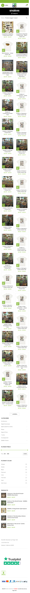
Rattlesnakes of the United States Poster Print (7, 74)
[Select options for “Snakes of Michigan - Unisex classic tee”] (17, 265)
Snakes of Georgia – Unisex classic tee (22, 133)
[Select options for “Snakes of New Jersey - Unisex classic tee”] (17, 324)
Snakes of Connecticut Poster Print (8, 113)
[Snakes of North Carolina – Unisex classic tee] (7, 375)
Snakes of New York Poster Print (7, 363)
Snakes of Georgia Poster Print (7, 151)
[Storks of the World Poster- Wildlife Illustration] (3, 503)
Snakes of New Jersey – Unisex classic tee (21, 327)
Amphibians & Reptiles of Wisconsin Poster (7, 34)
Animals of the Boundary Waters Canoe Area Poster (16, 516)
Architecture (4, 421)
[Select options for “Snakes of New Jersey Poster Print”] (3, 340)
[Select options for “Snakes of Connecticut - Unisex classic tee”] (17, 91)
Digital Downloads (5, 424)
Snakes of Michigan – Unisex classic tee (21, 269)
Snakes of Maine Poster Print (7, 227)
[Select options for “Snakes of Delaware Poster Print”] (3, 128)
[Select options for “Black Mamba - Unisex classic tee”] (3, 50)
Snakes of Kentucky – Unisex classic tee (21, 190)
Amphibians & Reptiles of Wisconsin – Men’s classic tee (21, 35)
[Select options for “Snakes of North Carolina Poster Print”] (17, 383)
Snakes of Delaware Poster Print (8, 132)
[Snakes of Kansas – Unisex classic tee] (21, 164)
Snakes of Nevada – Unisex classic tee (8, 306)
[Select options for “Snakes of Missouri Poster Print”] (17, 284)
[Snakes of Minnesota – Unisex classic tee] (7, 279)
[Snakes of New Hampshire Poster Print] (7, 317)
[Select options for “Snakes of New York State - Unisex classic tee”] (17, 362)
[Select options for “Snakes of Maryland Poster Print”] (3, 243)
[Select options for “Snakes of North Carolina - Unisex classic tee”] (3, 379)
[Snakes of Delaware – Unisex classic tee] (21, 106)
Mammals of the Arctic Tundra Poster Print (16, 524)
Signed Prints (4, 432)
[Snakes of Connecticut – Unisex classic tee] (21, 87)
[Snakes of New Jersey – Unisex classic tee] (21, 320)
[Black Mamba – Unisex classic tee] (7, 46)
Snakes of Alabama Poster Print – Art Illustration (22, 75)
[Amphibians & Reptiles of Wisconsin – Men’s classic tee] (21, 27)
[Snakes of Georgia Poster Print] (7, 143)
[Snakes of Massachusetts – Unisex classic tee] (21, 240)
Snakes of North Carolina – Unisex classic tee (7, 383)
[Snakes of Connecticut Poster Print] (7, 105)
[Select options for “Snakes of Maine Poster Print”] (3, 224)
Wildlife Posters (5, 440)
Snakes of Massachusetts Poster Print (7, 267)
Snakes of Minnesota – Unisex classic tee (7, 286)
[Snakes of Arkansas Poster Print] (7, 86)
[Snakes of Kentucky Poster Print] (7, 201)
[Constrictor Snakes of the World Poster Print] (21, 47)
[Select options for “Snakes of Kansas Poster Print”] (3, 186)
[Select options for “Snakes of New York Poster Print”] (3, 360)
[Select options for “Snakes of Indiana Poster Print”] (3, 166)
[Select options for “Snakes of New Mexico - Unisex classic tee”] (17, 343)
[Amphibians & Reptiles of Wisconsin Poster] (7, 27)
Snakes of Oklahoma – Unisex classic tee (22, 406)
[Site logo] (14, 5)
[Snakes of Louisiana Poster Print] (21, 202)
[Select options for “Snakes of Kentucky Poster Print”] (3, 205)
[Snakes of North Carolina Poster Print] (21, 379)
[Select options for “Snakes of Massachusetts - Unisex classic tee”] (17, 244)
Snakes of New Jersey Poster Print (7, 344)
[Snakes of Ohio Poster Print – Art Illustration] (7, 395)
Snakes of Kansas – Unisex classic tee (22, 171)
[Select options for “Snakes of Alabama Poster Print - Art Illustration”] (17, 70)
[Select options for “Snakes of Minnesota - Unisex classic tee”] (3, 283)
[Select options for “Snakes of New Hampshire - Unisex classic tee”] (17, 303)
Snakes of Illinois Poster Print (22, 152)
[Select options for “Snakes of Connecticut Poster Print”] (3, 109)
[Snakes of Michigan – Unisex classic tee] (21, 261)
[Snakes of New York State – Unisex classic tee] (21, 358)
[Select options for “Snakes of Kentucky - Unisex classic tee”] (17, 187)
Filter (25, 453)
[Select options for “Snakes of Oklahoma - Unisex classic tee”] (17, 402)
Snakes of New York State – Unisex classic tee (21, 367)
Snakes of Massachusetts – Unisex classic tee (21, 249)
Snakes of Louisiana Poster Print (22, 210)
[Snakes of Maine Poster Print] (7, 220)
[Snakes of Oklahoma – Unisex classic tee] (21, 398)
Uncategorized (4, 437)
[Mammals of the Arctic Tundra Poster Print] (3, 525)
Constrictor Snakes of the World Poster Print (21, 55)
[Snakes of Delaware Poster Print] (7, 124)
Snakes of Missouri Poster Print (21, 288)
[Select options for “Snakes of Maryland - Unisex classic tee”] (17, 225)
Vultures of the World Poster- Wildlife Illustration (15, 494)
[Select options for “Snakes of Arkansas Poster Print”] (3, 90)
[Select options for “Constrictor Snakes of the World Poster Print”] (17, 51)
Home (2, 17)
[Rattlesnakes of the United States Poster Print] (7, 65)
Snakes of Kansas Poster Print (7, 189)
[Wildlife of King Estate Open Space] (3, 510)
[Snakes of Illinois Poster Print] (21, 145)
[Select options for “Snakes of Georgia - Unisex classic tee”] (17, 129)
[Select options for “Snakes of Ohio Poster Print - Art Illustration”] (3, 399)
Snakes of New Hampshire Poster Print (7, 326)
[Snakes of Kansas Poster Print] (7, 182)
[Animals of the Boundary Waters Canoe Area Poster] (3, 518)
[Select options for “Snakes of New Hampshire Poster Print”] (3, 321)
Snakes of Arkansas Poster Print (8, 93)
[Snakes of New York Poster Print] (7, 356)
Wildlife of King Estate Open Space (17, 508)
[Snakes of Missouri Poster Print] (21, 280)
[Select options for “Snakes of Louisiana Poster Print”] (17, 206)
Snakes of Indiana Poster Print (7, 170)
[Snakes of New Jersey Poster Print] (7, 336)
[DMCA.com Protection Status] (3, 572)
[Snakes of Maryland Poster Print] (7, 239)
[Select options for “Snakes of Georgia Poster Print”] (3, 147)
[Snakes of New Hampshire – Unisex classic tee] (21, 299)
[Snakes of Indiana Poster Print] (7, 162)
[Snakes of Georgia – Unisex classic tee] (21, 125)
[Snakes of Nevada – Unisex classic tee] (7, 298)
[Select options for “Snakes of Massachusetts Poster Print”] (3, 262)
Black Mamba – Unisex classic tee (7, 53)
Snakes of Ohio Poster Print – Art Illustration (7, 403)
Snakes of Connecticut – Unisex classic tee (22, 96)
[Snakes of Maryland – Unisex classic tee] (21, 221)
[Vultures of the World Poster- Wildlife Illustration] (3, 495)
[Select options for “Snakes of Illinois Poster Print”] (17, 149)
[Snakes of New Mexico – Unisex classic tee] (21, 339)
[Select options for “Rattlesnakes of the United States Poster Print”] (3, 69)
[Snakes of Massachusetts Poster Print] (7, 258)
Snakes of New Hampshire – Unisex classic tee (22, 308)
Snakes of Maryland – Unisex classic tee (21, 229)
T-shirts (3, 435)
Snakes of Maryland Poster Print (8, 247)
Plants (2, 429)
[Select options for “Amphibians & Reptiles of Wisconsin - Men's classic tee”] (17, 31)
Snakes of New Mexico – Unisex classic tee (21, 347)
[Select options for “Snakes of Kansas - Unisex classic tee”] (17, 168)
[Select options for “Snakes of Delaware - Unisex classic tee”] (17, 110)
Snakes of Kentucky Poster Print (8, 208)
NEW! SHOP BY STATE (7, 426)
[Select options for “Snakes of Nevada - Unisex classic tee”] (3, 302)
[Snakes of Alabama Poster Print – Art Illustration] (21, 66)
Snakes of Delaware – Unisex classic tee (21, 114)
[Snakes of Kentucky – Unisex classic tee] (21, 183)
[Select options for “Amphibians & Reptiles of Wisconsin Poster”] (3, 31)
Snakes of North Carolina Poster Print (22, 386)
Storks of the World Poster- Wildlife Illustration (17, 501)
